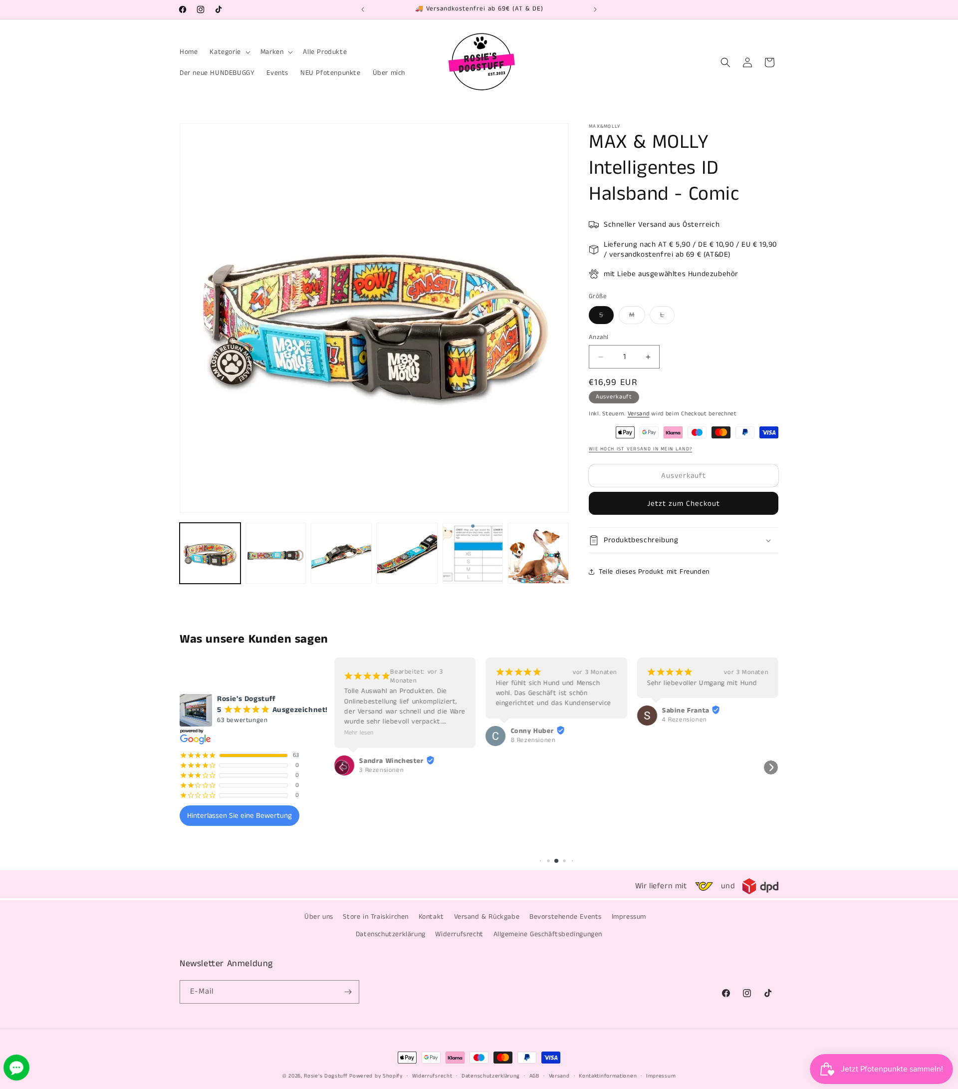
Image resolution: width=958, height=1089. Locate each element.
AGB (534, 1076)
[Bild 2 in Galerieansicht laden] (275, 553)
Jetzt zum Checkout (683, 503)
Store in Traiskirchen (376, 917)
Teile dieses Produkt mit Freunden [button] (654, 572)
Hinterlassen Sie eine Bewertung (239, 815)
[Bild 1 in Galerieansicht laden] (210, 553)
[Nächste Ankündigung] (595, 9)
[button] (229, 51)
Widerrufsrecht (459, 934)
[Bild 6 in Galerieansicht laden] (538, 553)
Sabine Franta (686, 711)
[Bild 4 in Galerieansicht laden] (407, 553)
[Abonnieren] (348, 992)
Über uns (318, 917)
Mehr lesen (359, 732)
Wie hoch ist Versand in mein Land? (640, 448)
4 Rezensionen (684, 720)
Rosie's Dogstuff (325, 1076)
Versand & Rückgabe (487, 917)
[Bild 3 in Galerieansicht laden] (341, 553)
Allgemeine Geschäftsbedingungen (548, 934)
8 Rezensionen (532, 740)
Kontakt (431, 917)
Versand (639, 413)
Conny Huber (532, 731)
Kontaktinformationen (608, 1076)
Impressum (629, 917)
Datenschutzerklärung (391, 934)
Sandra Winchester (391, 761)
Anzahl (598, 337)
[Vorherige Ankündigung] (363, 9)
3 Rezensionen (381, 770)
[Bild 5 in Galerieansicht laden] (473, 553)
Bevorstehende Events (565, 917)
